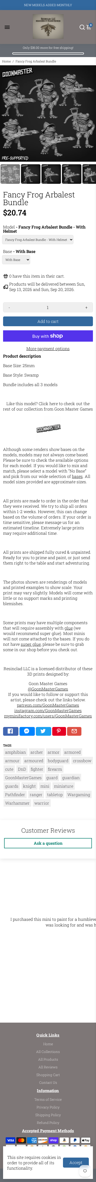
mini (44, 786)
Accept (75, 1162)
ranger (36, 794)
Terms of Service (48, 1099)
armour (12, 760)
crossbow (82, 760)
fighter (37, 769)
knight (29, 786)
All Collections (48, 1051)
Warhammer (17, 803)
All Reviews (48, 1067)
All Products (48, 1059)
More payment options (48, 348)
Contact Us (48, 1082)
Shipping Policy (48, 1115)
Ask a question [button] (48, 843)
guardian (71, 777)
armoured (33, 760)
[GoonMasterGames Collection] (48, 439)
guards (11, 786)
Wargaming (78, 794)
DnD (22, 769)
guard (52, 777)
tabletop (55, 794)
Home (6, 61)
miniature (63, 786)
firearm (55, 769)
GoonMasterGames (23, 777)
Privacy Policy (48, 1107)
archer (36, 752)
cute (9, 769)
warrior (41, 803)
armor (54, 752)
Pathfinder (15, 794)
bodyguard (58, 760)
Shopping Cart (48, 1074)
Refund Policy (48, 1122)
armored (72, 752)
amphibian (15, 752)
